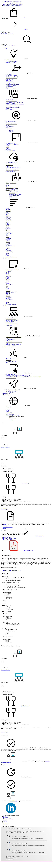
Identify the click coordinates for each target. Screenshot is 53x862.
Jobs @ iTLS (9, 412)
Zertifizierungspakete (10, 392)
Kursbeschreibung (7, 537)
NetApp (8, 240)
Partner (7, 411)
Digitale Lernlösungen (11, 317)
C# (6, 184)
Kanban (8, 127)
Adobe (7, 208)
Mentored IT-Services (11, 345)
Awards (7, 409)
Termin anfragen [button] (4, 509)
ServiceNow (11, 131)
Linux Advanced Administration (12, 570)
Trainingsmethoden (10, 83)
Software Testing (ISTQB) (12, 189)
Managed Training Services (12, 320)
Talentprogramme (10, 321)
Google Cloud (9, 233)
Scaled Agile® (9, 299)
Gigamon (8, 232)
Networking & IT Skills (11, 62)
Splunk (7, 253)
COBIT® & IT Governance (12, 144)
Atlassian (11, 130)
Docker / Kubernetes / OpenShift (13, 167)
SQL (7, 186)
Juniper (7, 237)
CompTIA (8, 224)
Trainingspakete (9, 81)
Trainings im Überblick (11, 99)
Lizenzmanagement (10, 150)
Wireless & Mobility (10, 171)
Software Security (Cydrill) (12, 188)
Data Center (8, 166)
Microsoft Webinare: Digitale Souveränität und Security (18, 375)
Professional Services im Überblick (13, 337)
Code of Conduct (10, 414)
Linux (7, 168)
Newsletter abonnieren (11, 361)
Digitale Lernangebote (11, 87)
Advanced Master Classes (11, 61)
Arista (7, 213)
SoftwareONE (9, 251)
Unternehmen (6, 394)
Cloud (7, 163)
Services (5, 305)
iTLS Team (8, 408)
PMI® (7, 148)
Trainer (7, 410)
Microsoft (8, 239)
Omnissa (8, 243)
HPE (7, 234)
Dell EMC (8, 228)
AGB (4, 816)
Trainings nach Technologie (12, 76)
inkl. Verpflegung (25, 483)
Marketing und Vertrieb (11, 106)
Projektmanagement (10, 103)
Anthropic (8, 211)
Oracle (7, 244)
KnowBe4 (8, 238)
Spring (10, 196)
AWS (7, 216)
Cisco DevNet (12, 193)
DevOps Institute (9, 126)
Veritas (7, 255)
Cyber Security (9, 165)
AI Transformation (10, 60)
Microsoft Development (14, 195)
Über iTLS (8, 406)
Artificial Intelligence (10, 339)
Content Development (11, 319)
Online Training (13, 801)
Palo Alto (8, 296)
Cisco (7, 222)
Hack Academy (9, 322)
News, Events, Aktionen (8, 347)
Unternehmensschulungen (11, 78)
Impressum (5, 817)
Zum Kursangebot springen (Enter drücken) (12, 4)
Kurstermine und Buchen (8, 539)
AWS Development (13, 191)
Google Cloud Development (15, 194)
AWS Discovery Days (11, 378)
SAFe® (7, 122)
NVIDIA (8, 242)
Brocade (8, 218)
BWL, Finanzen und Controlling (13, 107)
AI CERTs (8, 209)
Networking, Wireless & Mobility (13, 344)
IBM (7, 286)
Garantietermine (9, 79)
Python (7, 185)
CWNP (7, 225)
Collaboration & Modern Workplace (14, 342)
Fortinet (7, 230)
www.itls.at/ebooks (39, 536)
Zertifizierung (6, 258)
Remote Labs (9, 325)
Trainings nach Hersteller (11, 75)
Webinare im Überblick (11, 374)
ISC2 (7, 235)
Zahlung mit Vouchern (11, 391)
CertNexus (8, 219)
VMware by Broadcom (11, 256)
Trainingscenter (9, 86)
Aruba (7, 214)
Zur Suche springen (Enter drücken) (11, 3)
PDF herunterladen (28, 550)
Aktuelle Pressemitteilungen (12, 358)
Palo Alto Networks (10, 245)
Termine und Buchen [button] (5, 447)
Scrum (7, 125)
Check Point (8, 221)
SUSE (7, 254)
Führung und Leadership (11, 101)
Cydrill (7, 227)
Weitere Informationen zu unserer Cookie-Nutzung (17, 856)
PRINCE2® (8, 149)
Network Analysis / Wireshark (12, 170)
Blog (7, 362)
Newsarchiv (8, 360)
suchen (2, 44)
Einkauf (8, 108)
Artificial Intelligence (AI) (11, 162)
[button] (27, 44)
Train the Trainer (9, 109)
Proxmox (8, 247)
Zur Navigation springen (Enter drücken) (12, 1)
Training (5, 48)
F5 (6, 229)
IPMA (7, 145)
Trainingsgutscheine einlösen (12, 84)
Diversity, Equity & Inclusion (12, 415)
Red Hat (8, 248)
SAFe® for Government (11, 124)
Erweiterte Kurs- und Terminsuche (8, 45)
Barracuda (8, 217)
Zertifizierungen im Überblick (12, 270)
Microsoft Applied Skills (11, 292)
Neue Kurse (8, 80)
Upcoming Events (10, 74)
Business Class (6, 393)
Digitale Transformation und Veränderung (15, 104)
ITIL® (7, 147)
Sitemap (5, 821)
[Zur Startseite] (2, 31)
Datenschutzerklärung (8, 818)
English (25, 29)
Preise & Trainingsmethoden (9, 538)
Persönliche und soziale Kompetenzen (14, 102)
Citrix (7, 223)
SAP (7, 249)
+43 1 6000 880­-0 (4, 33)
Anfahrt (10, 419)
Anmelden (5, 823)
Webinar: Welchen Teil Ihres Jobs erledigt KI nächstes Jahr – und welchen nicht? (23, 376)
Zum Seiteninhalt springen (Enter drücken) (12, 5)
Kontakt (11, 33)
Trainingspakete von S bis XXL (13, 389)
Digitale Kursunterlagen (11, 85)
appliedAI (8, 212)
